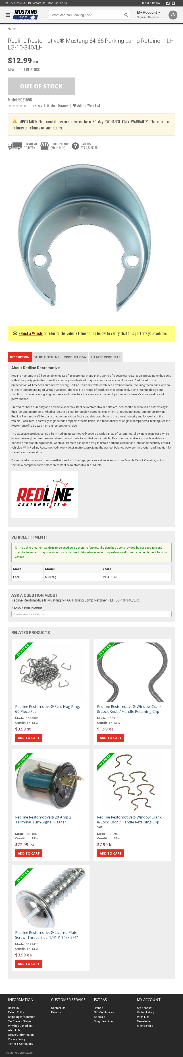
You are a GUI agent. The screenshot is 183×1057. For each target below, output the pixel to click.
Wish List (143, 1016)
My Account (144, 1008)
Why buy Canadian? (20, 1025)
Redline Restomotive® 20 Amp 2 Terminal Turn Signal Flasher (43, 819)
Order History (145, 1012)
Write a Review (57, 105)
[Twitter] (173, 3)
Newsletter (144, 1021)
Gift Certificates (104, 1012)
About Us (14, 1030)
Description (19, 357)
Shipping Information (21, 1016)
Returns (56, 1012)
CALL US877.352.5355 (89, 146)
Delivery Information (21, 1034)
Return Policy (16, 1012)
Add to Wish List (88, 105)
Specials (99, 1016)
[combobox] (91, 614)
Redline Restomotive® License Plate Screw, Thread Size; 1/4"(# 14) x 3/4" (46, 935)
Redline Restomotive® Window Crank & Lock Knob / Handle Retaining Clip (129, 709)
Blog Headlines (104, 1021)
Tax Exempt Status (19, 1021)
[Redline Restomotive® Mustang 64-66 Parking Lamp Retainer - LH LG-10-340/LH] (84, 236)
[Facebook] (168, 3)
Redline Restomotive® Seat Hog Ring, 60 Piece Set (47, 709)
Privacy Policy (16, 1039)
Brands (98, 1008)
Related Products (105, 357)
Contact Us (38, 3)
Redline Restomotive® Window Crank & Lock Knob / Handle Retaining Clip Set (129, 821)
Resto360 (14, 1008)
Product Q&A (75, 357)
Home (12, 28)
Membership (145, 1025)
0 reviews (35, 105)
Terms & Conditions (20, 1043)
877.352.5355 (17, 3)
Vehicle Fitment (46, 357)
